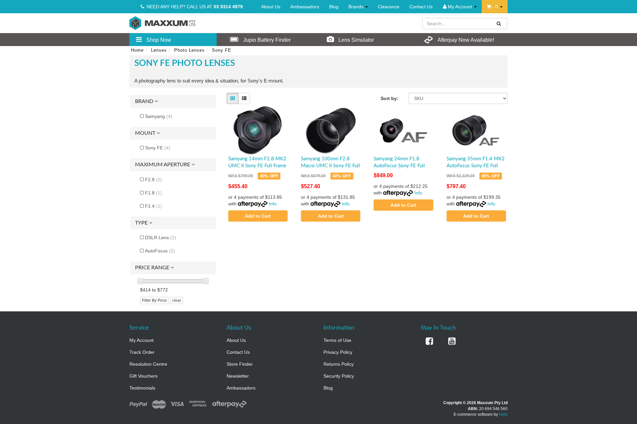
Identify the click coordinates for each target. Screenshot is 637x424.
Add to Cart (258, 216)
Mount (146, 133)
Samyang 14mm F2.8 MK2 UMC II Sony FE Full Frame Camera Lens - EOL (257, 165)
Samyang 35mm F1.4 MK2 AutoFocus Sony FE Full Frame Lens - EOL (476, 165)
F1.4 (153, 206)
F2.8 (153, 179)
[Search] (499, 23)
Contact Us (421, 6)
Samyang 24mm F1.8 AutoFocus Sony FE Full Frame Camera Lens (399, 165)
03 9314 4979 (228, 6)
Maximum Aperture (163, 164)
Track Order (142, 352)
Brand (145, 101)
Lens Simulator (355, 40)
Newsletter (238, 376)
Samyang (158, 116)
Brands (356, 6)
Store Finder (240, 364)
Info (273, 203)
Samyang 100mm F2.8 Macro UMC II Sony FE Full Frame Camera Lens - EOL (330, 165)
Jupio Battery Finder (266, 40)
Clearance (388, 6)
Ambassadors (304, 6)
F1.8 (153, 192)
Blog (333, 6)
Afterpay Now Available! (465, 40)
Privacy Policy (337, 352)
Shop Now (158, 40)
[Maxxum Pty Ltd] (162, 22)
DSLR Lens (160, 237)
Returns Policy (338, 364)
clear (176, 300)
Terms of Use (337, 340)
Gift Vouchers (143, 376)
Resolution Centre (148, 364)
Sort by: (389, 98)
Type (142, 223)
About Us (270, 6)
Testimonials (142, 388)
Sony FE (157, 147)
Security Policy (338, 376)
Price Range (153, 267)
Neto (503, 414)
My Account (141, 340)
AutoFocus (160, 250)
